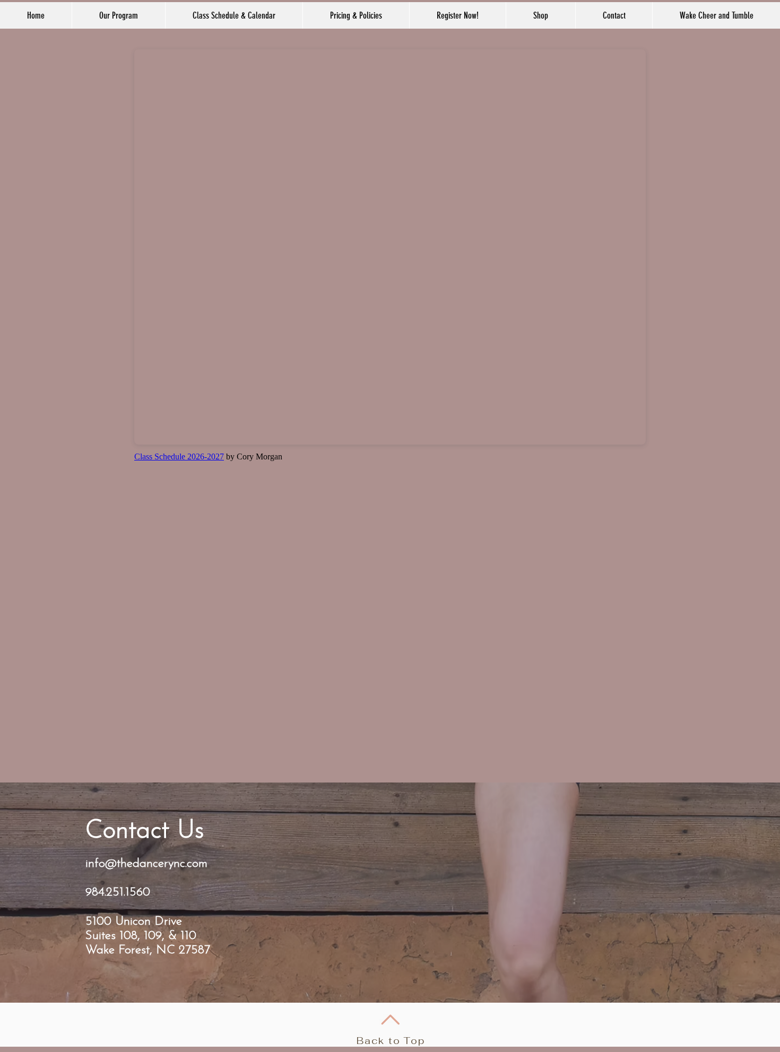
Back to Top (391, 1040)
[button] (233, 15)
